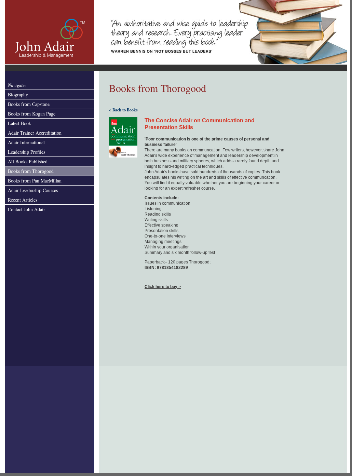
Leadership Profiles (26, 152)
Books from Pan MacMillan (35, 180)
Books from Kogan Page (31, 113)
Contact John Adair (26, 209)
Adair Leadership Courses (33, 190)
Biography (18, 94)
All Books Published (28, 161)
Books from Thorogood (31, 171)
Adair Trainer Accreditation (35, 133)
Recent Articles (22, 199)
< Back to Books (123, 110)
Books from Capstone (29, 104)
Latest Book (19, 123)
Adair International (26, 142)
